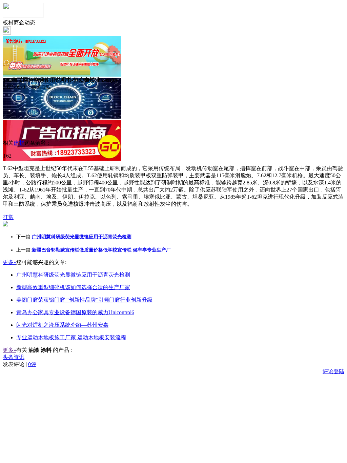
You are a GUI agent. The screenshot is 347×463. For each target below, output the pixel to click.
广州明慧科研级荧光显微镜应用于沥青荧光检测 (73, 275)
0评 (32, 364)
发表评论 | (19, 364)
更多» (9, 262)
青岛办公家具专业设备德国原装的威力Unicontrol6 (75, 312)
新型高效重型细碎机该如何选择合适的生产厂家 (73, 287)
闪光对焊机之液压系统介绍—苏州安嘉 (62, 325)
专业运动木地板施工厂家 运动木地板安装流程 (71, 337)
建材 (19, 143)
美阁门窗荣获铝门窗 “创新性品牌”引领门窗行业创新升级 (84, 300)
